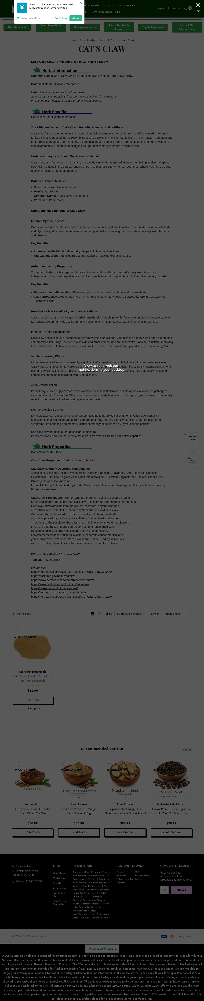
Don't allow (61, 18)
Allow (75, 18)
